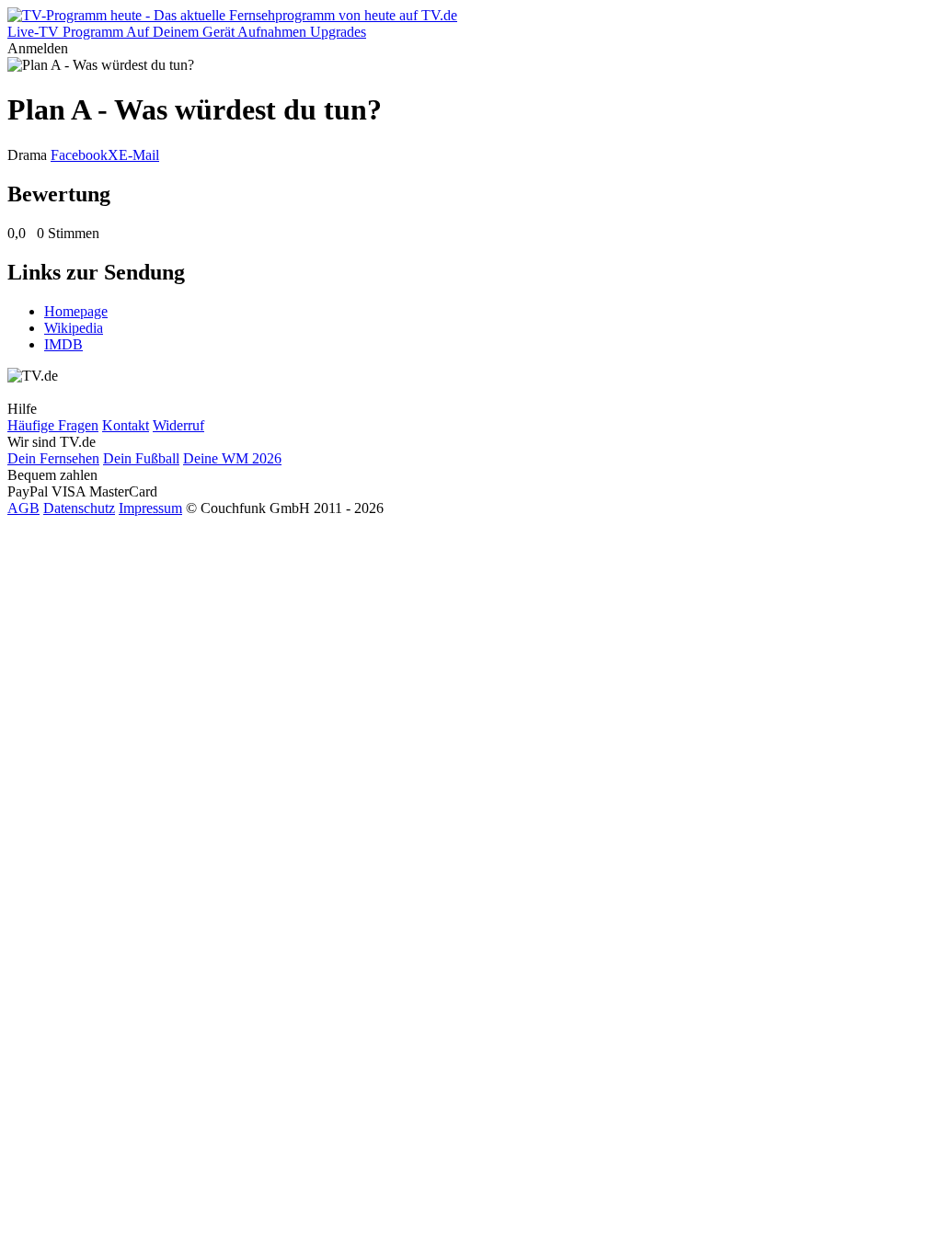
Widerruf (178, 425)
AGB (23, 508)
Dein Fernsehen (53, 458)
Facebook (79, 155)
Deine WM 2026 (232, 458)
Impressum (150, 508)
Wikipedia (73, 328)
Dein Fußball (141, 458)
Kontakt (125, 425)
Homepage (76, 311)
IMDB (63, 344)
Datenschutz (79, 508)
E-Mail (139, 155)
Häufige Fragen (52, 425)
